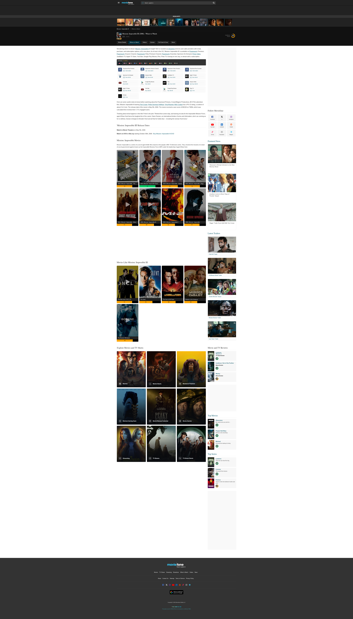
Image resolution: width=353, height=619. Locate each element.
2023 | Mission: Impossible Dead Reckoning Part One (150, 183)
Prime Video (196, 54)
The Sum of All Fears (168, 299)
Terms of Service (180, 578)
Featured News (214, 141)
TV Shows (162, 572)
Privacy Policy (190, 578)
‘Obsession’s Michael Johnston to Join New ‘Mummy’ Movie (221, 165)
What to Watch (184, 572)
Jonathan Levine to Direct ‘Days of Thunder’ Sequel (219, 195)
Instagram (231, 119)
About (159, 578)
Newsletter (221, 134)
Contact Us (165, 578)
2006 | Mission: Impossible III (148, 222)
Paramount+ (193, 51)
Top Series (212, 453)
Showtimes (176, 572)
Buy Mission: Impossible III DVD (163, 133)
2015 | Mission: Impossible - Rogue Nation (195, 183)
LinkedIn (222, 127)
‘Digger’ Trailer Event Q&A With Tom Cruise (221, 223)
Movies (156, 572)
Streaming (169, 572)
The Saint (143, 299)
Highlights (176, 16)
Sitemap (172, 578)
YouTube (212, 127)
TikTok (212, 134)
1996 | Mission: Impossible (192, 222)
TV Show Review (220, 355)
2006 (123, 36)
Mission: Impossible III (123, 29)
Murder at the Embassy (191, 299)
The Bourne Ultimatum (124, 338)
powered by (120, 60)
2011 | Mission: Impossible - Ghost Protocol (128, 222)
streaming (171, 49)
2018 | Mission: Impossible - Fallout (172, 183)
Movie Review (219, 365)
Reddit (231, 127)
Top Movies (213, 415)
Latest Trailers (214, 233)
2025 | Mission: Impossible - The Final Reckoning (128, 183)
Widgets (231, 134)
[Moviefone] (129, 3)
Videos (191, 572)
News (196, 572)
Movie (127, 36)
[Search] (214, 3)
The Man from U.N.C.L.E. (124, 299)
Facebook (212, 119)
